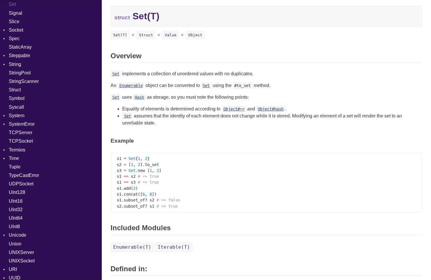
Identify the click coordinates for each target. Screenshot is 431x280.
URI (13, 269)
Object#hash (271, 109)
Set (12, 4)
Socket (16, 30)
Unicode (17, 235)
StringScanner (24, 81)
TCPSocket (21, 141)
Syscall (16, 107)
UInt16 (16, 201)
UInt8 (14, 226)
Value (171, 35)
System (16, 115)
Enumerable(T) (132, 247)
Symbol (17, 98)
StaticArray (20, 47)
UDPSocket (21, 183)
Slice (14, 21)
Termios (17, 149)
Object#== (234, 109)
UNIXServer (21, 252)
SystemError (22, 124)
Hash (139, 97)
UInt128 (17, 192)
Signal (15, 13)
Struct (15, 89)
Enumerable (131, 85)
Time (14, 158)
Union (15, 243)
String (15, 64)
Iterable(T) (174, 247)
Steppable (19, 55)
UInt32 (16, 209)
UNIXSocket (22, 260)
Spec (14, 38)
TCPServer (20, 132)
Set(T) (120, 35)
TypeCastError (24, 175)
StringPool (20, 72)
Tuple (15, 166)
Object (195, 35)
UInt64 (16, 218)
